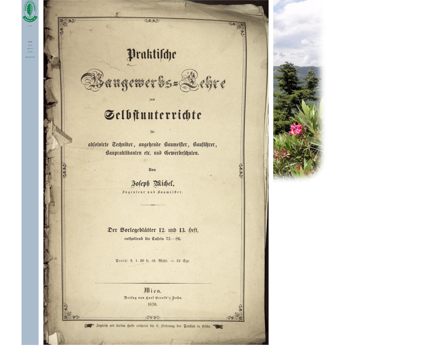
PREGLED (30, 48)
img (31, 25)
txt (29, 25)
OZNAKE (30, 52)
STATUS (30, 45)
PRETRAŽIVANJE (30, 57)
